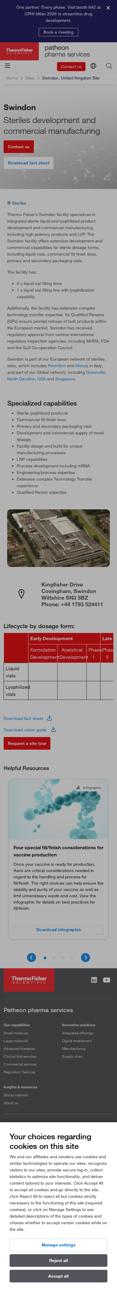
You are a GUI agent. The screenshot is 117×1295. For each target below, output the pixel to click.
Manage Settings (59, 1245)
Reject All (58, 1260)
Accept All (58, 1276)
